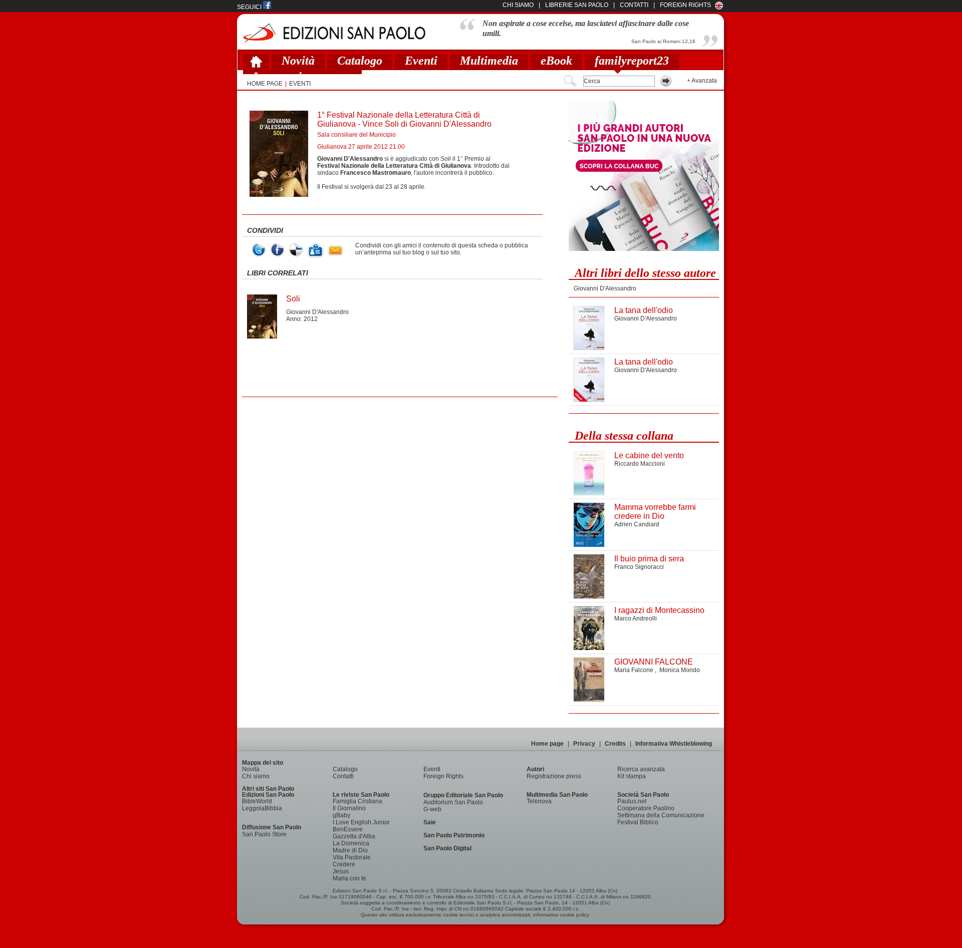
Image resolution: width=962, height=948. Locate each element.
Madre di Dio (350, 850)
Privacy (584, 743)
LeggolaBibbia (262, 808)
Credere (344, 864)
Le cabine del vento (649, 455)
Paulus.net (631, 801)
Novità (298, 60)
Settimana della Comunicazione (660, 815)
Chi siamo (256, 776)
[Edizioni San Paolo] (334, 33)
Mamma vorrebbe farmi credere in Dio (655, 511)
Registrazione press (554, 776)
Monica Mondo (679, 670)
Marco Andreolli (635, 618)
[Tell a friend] (335, 250)
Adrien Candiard (636, 524)
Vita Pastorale (352, 857)
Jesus (341, 871)
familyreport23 (632, 60)
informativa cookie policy (561, 914)
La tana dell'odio (643, 310)
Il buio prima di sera (649, 558)
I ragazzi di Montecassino (659, 610)
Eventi (421, 60)
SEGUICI (250, 7)
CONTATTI (634, 5)
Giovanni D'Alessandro (317, 311)
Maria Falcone (634, 670)
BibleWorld (257, 801)
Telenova (539, 801)
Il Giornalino (349, 808)
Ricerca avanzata (641, 769)
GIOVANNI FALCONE (653, 662)
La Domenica (351, 843)
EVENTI (300, 83)
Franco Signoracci (639, 566)
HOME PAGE (265, 83)
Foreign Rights (685, 5)
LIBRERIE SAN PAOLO (576, 5)
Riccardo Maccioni (639, 463)
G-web (432, 809)
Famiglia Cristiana (357, 801)
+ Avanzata (702, 80)
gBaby (341, 815)
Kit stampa (631, 776)
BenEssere (348, 829)
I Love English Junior (361, 822)
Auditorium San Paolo (453, 802)
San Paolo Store (264, 834)
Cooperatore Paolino (645, 808)
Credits (615, 743)
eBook (556, 60)
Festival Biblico (637, 822)
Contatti (343, 776)
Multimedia (489, 60)
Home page (547, 743)
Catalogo (359, 60)
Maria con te (349, 878)
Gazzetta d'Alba (354, 836)
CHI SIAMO (518, 5)
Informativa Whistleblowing (673, 743)
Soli (293, 298)
